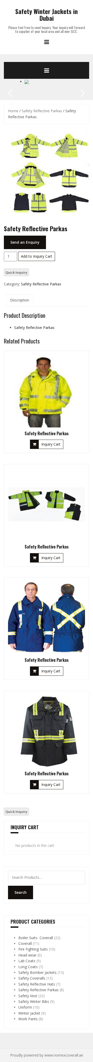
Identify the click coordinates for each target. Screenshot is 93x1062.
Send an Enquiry (25, 242)
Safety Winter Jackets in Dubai (46, 14)
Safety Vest (27, 995)
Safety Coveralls (31, 978)
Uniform (25, 1007)
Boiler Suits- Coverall (35, 937)
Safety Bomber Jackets (37, 972)
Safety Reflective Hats (36, 984)
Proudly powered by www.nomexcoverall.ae (46, 1055)
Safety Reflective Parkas (42, 110)
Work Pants (28, 1018)
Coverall (25, 943)
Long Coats (28, 966)
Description (19, 300)
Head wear (27, 955)
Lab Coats (26, 960)
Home (13, 110)
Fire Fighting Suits (33, 949)
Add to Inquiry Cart (36, 256)
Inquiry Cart (50, 444)
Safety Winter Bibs (33, 1001)
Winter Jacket (29, 1013)
